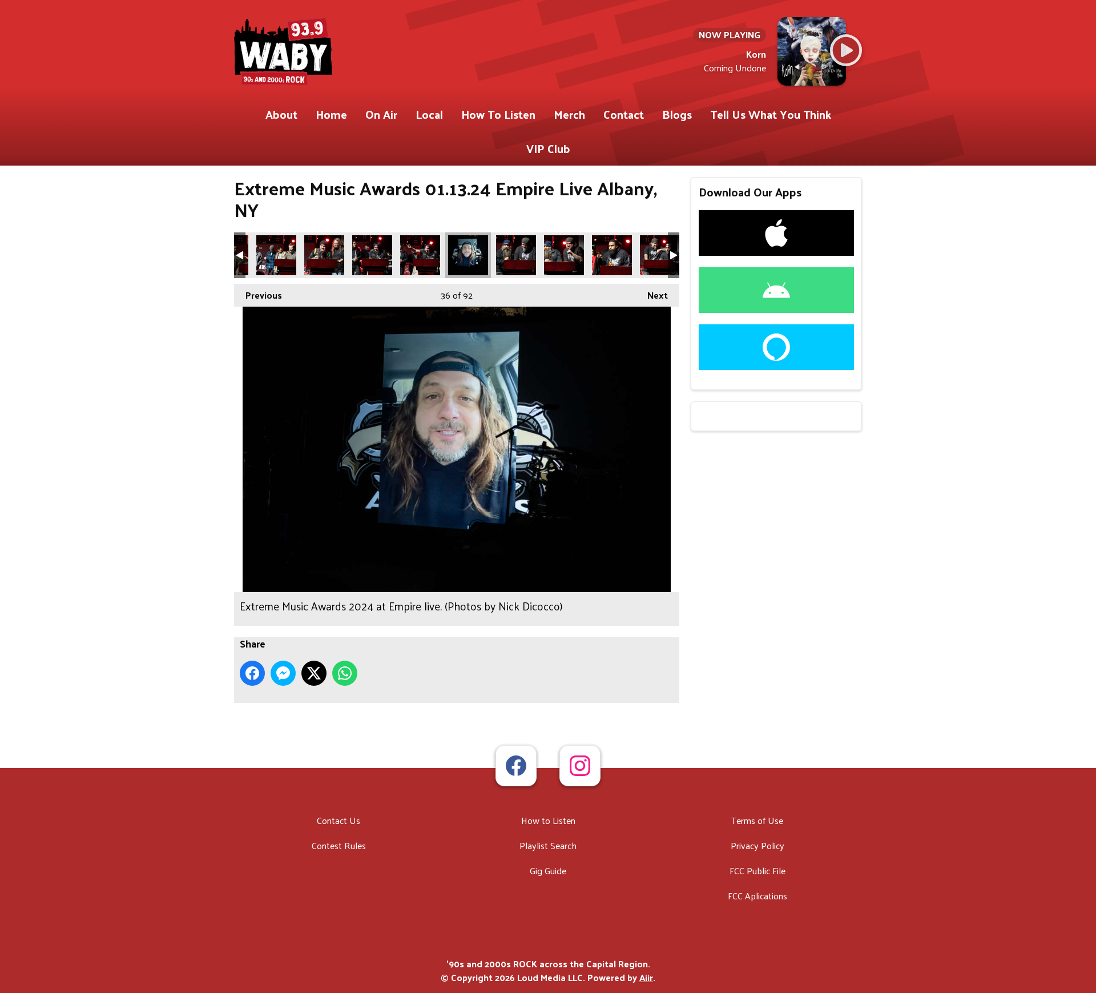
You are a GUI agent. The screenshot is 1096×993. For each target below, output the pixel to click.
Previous (258, 295)
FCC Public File (757, 870)
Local (429, 114)
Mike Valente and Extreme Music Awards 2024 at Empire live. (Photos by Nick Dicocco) (660, 255)
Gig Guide (548, 870)
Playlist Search (548, 845)
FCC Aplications (757, 895)
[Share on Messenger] (283, 673)
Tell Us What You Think (770, 114)
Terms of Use (757, 820)
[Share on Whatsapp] (344, 673)
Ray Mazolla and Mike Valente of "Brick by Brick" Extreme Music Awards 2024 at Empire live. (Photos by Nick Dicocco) (516, 255)
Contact (623, 114)
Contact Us (338, 820)
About (281, 114)
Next (652, 295)
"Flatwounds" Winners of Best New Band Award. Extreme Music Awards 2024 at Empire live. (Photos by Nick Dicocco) (276, 255)
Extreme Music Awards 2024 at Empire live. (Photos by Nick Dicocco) (468, 255)
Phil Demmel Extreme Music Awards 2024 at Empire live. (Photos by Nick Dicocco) (324, 255)
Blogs (677, 114)
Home (331, 114)
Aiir (646, 977)
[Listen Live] (846, 50)
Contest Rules (339, 845)
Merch (569, 114)
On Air (381, 114)
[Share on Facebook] (252, 673)
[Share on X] (314, 673)
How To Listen (498, 114)
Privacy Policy (757, 845)
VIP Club (548, 148)
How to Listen (548, 820)
